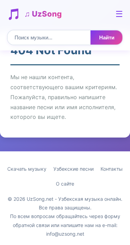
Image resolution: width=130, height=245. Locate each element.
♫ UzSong (43, 13)
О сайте (65, 184)
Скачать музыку (26, 169)
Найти (106, 37)
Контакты (112, 169)
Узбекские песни (73, 169)
